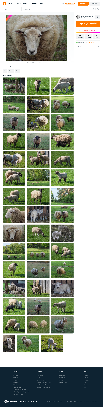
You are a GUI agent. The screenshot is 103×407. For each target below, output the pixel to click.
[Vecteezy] (4, 3)
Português (87, 380)
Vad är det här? (91, 42)
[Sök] (93, 9)
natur (11, 71)
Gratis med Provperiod (88, 24)
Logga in (94, 3)
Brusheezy (16, 375)
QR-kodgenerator (18, 394)
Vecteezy (15, 377)
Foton (17, 3)
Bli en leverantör (63, 382)
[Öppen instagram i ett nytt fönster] (23, 401)
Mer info (80, 46)
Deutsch (86, 382)
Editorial (33, 3)
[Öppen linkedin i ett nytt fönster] (26, 401)
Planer (62, 3)
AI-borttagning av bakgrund (21, 392)
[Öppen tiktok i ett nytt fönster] (31, 401)
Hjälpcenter (62, 375)
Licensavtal (40, 375)
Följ (97, 18)
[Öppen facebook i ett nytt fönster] (20, 401)
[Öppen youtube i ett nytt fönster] (36, 401)
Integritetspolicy (78, 401)
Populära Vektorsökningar (44, 382)
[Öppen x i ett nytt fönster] (34, 401)
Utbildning (16, 385)
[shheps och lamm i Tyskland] (14, 86)
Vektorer (9, 3)
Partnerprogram (41, 380)
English (86, 375)
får (5, 71)
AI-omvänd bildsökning (19, 389)
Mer (41, 3)
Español (86, 377)
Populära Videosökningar (43, 387)
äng (17, 71)
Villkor (71, 401)
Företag (15, 382)
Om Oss (61, 380)
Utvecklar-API (17, 387)
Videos (25, 3)
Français (86, 385)
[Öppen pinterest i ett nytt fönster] (28, 401)
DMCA (38, 377)
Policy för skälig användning (90, 401)
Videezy (15, 380)
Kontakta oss (62, 377)
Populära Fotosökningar (43, 385)
